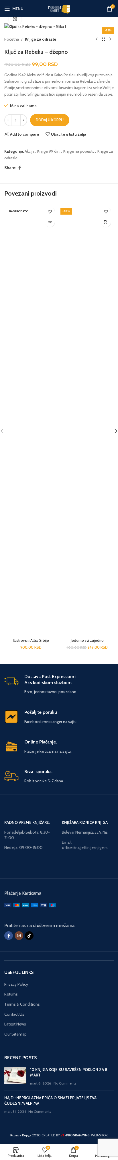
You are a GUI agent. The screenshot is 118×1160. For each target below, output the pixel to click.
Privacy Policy (16, 984)
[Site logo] (58, 8)
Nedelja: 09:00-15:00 (23, 847)
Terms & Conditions (22, 1004)
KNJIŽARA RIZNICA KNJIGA (85, 822)
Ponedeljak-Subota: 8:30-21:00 (27, 835)
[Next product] (110, 39)
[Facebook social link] (19, 168)
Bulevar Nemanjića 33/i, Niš (85, 832)
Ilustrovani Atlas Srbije (31, 640)
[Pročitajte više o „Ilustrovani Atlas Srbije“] (50, 222)
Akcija (29, 151)
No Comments (65, 1083)
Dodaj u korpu (50, 120)
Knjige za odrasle (40, 39)
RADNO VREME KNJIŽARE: (27, 822)
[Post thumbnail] (15, 1076)
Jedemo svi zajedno (87, 640)
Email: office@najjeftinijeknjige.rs (85, 845)
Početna (11, 39)
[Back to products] (103, 39)
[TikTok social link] (29, 935)
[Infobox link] (59, 684)
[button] (106, 222)
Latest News (15, 1024)
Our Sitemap (15, 1034)
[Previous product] (96, 39)
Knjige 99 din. (48, 151)
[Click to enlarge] (15, 19)
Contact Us (14, 1014)
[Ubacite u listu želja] (50, 212)
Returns (11, 994)
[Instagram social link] (19, 935)
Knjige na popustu (79, 151)
